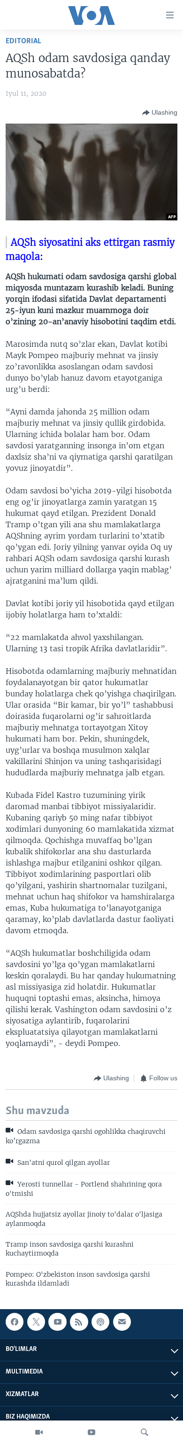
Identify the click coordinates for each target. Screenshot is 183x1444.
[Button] (159, 112)
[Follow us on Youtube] (57, 1322)
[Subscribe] (122, 1322)
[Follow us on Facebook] (14, 1322)
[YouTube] (91, 1432)
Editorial (23, 41)
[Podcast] (100, 1322)
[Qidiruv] (144, 1432)
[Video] (39, 1432)
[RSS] (79, 1322)
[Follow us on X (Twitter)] (36, 1322)
